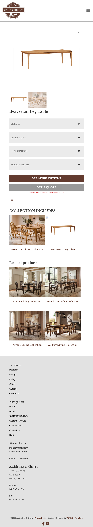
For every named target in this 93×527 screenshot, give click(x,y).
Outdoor (13, 389)
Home (12, 406)
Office (12, 384)
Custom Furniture (17, 421)
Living (12, 379)
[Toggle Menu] (88, 10)
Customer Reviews (18, 416)
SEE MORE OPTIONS (46, 178)
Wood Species (20, 164)
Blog (11, 435)
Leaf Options (19, 151)
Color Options (16, 425)
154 (11, 200)
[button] (79, 33)
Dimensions (18, 137)
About (12, 411)
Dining (12, 374)
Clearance (14, 393)
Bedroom (13, 370)
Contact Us (14, 430)
